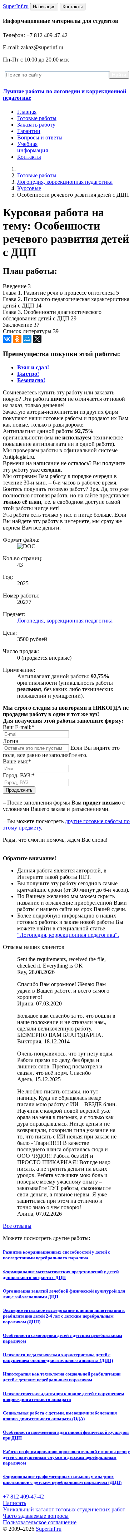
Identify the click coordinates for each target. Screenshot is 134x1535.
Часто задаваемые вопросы (36, 1516)
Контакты (29, 157)
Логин (11, 741)
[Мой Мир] (27, 339)
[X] (37, 339)
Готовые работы (36, 118)
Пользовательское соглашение (39, 1522)
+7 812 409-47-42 (23, 1497)
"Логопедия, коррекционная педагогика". (68, 935)
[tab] (33, 367)
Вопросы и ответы (40, 137)
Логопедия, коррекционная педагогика (65, 182)
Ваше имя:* (17, 761)
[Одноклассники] (17, 339)
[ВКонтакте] (7, 339)
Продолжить (19, 790)
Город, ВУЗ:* (19, 775)
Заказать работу (36, 125)
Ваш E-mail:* (18, 727)
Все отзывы (17, 1226)
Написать (14, 1503)
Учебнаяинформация (32, 147)
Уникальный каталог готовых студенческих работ (64, 1509)
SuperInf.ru (48, 1529)
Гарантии (28, 131)
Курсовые (29, 188)
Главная (26, 112)
